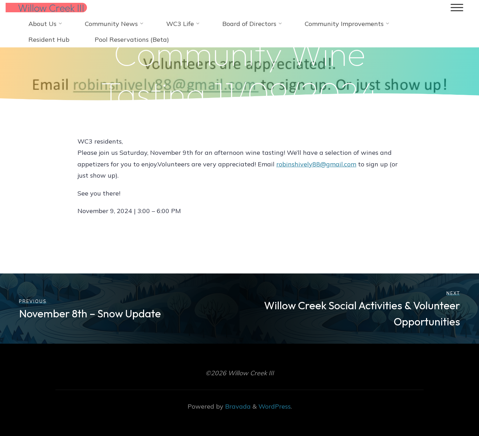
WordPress (274, 406)
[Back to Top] (452, 408)
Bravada (237, 406)
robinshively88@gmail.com (316, 164)
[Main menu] (457, 8)
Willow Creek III (51, 7)
